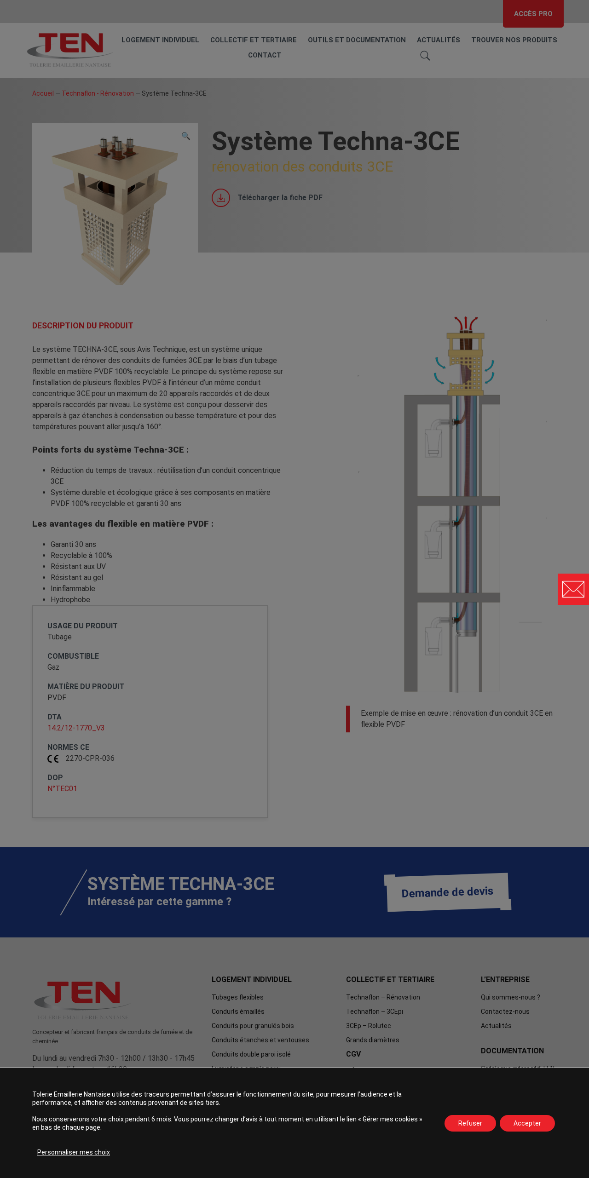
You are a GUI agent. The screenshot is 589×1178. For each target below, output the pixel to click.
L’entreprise (505, 979)
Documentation (512, 1050)
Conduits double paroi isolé (251, 1054)
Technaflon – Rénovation (383, 997)
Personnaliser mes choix (73, 1152)
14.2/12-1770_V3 (76, 728)
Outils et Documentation (357, 40)
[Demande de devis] (573, 589)
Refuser (470, 1123)
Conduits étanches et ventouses (260, 1040)
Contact (265, 55)
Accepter (527, 1123)
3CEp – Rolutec (368, 1025)
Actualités (438, 40)
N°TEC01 (62, 788)
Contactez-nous (505, 1011)
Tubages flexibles (238, 997)
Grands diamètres (372, 1040)
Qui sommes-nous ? (510, 997)
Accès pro (533, 14)
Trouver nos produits (514, 40)
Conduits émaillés (238, 1011)
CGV (353, 1054)
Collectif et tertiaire (253, 40)
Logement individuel (160, 40)
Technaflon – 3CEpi (374, 1011)
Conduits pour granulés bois (253, 1025)
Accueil (43, 93)
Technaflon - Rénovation (98, 93)
